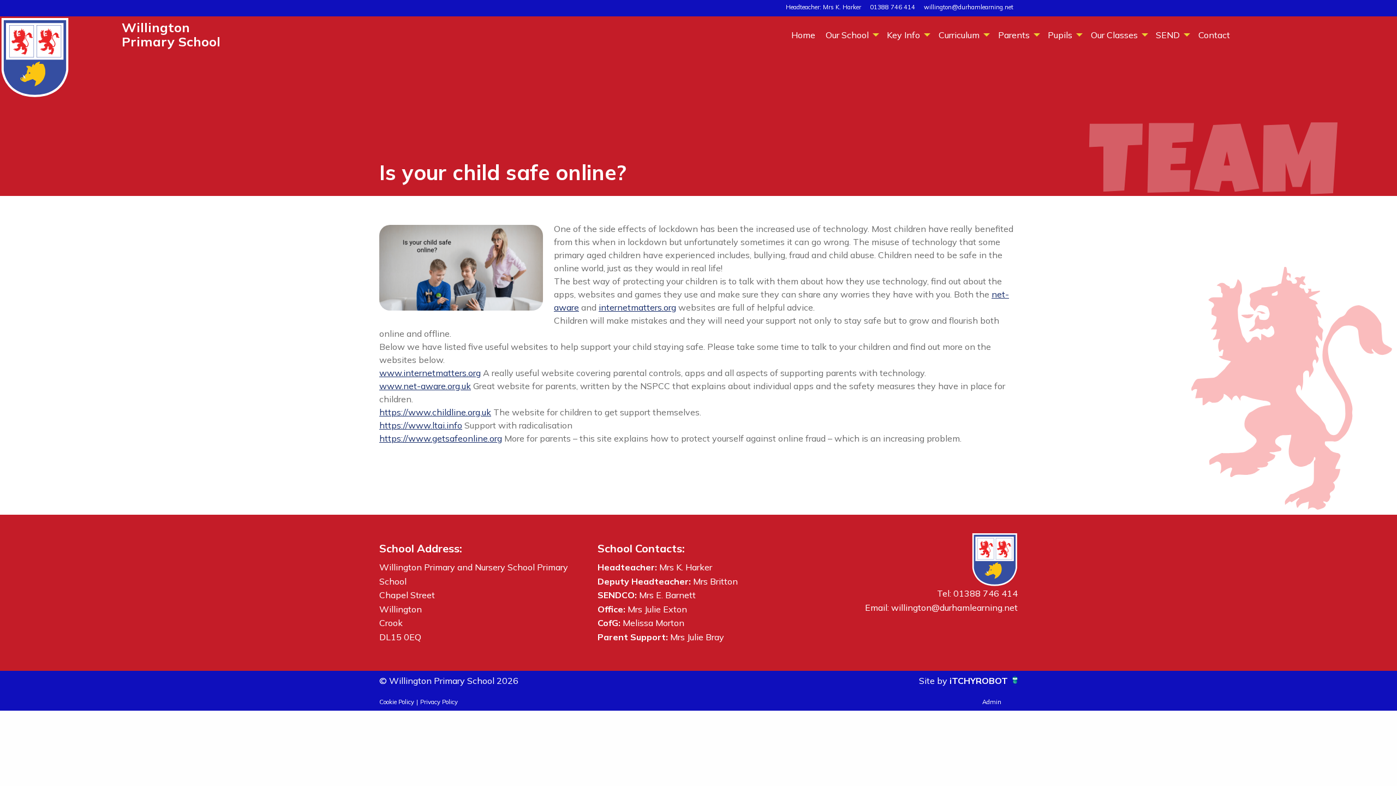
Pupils (1060, 34)
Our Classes (1114, 34)
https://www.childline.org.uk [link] (435, 412)
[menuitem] (803, 34)
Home (803, 34)
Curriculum (959, 34)
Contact (1214, 34)
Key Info (903, 34)
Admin (991, 702)
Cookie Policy (396, 702)
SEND (1168, 34)
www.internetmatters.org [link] (430, 372)
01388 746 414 (892, 7)
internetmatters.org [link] (637, 307)
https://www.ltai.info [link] (420, 425)
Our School (847, 34)
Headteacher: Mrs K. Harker (823, 7)
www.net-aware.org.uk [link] (425, 385)
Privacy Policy (439, 702)
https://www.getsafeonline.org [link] (440, 438)
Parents (1014, 34)
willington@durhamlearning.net (968, 7)
